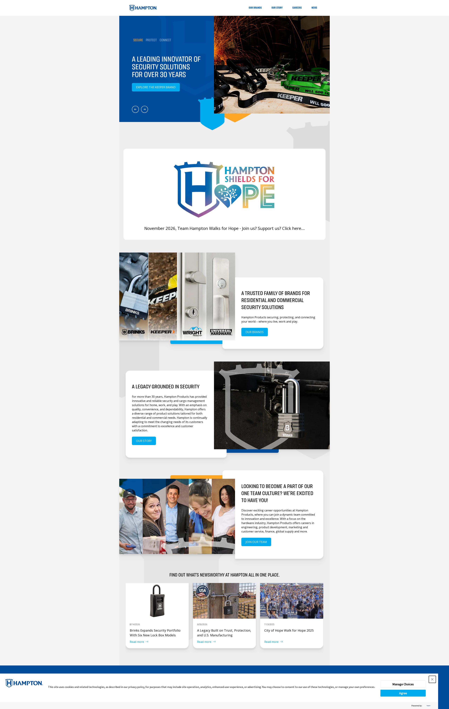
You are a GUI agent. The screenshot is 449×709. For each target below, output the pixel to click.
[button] (432, 679)
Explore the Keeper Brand (156, 87)
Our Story (277, 8)
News (314, 8)
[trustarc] (428, 705)
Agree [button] (403, 693)
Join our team (256, 542)
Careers (297, 8)
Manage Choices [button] (403, 684)
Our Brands (255, 8)
